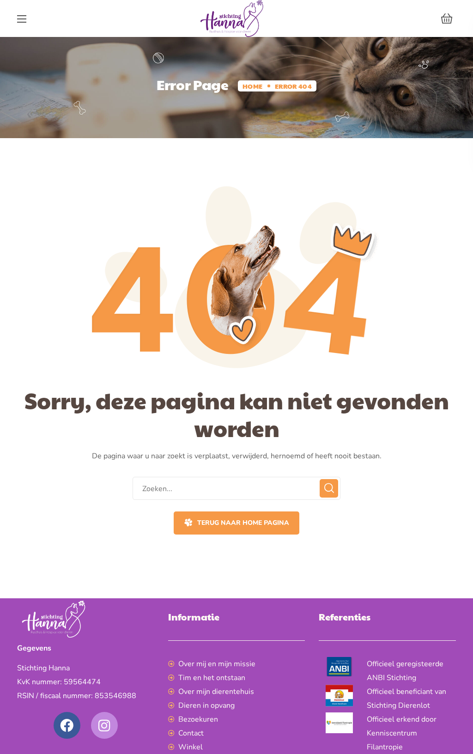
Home (252, 86)
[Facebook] (67, 725)
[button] (446, 18)
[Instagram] (104, 725)
